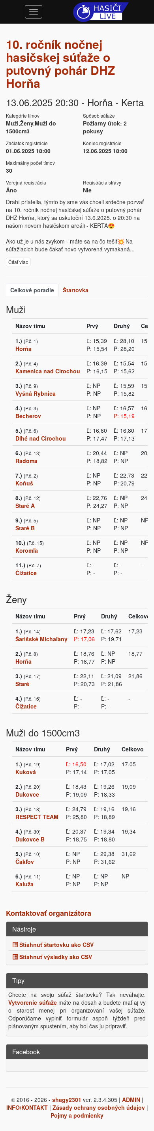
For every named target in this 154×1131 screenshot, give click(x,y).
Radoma (26, 461)
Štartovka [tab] (75, 290)
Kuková (25, 772)
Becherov (28, 416)
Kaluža (24, 884)
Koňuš (24, 483)
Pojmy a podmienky (77, 1115)
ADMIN (131, 1099)
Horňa (23, 348)
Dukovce (27, 794)
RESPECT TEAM (36, 817)
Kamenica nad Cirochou (47, 371)
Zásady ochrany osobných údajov (99, 1107)
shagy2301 (66, 1099)
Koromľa (26, 550)
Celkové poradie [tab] (32, 290)
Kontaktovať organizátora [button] (48, 913)
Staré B (25, 528)
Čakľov (24, 861)
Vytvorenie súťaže (32, 1002)
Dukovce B (30, 839)
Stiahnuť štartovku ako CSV (56, 944)
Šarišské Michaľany (41, 639)
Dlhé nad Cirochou (40, 438)
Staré (22, 684)
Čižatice (26, 573)
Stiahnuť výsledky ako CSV (55, 957)
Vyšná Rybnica (35, 393)
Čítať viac (18, 261)
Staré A (25, 505)
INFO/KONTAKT (27, 1107)
